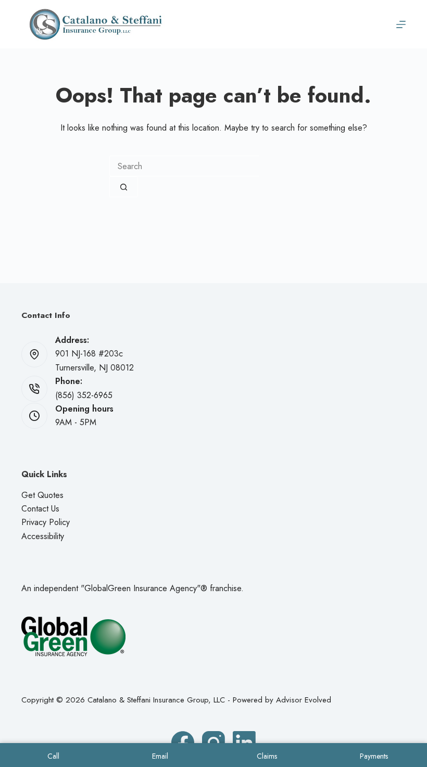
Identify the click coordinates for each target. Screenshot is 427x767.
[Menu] (401, 24)
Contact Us (40, 509)
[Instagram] (213, 742)
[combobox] (184, 166)
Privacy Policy (45, 522)
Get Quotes (42, 495)
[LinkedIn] (244, 742)
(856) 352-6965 (83, 395)
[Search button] (123, 186)
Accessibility (42, 536)
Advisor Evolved (303, 700)
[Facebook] (182, 742)
